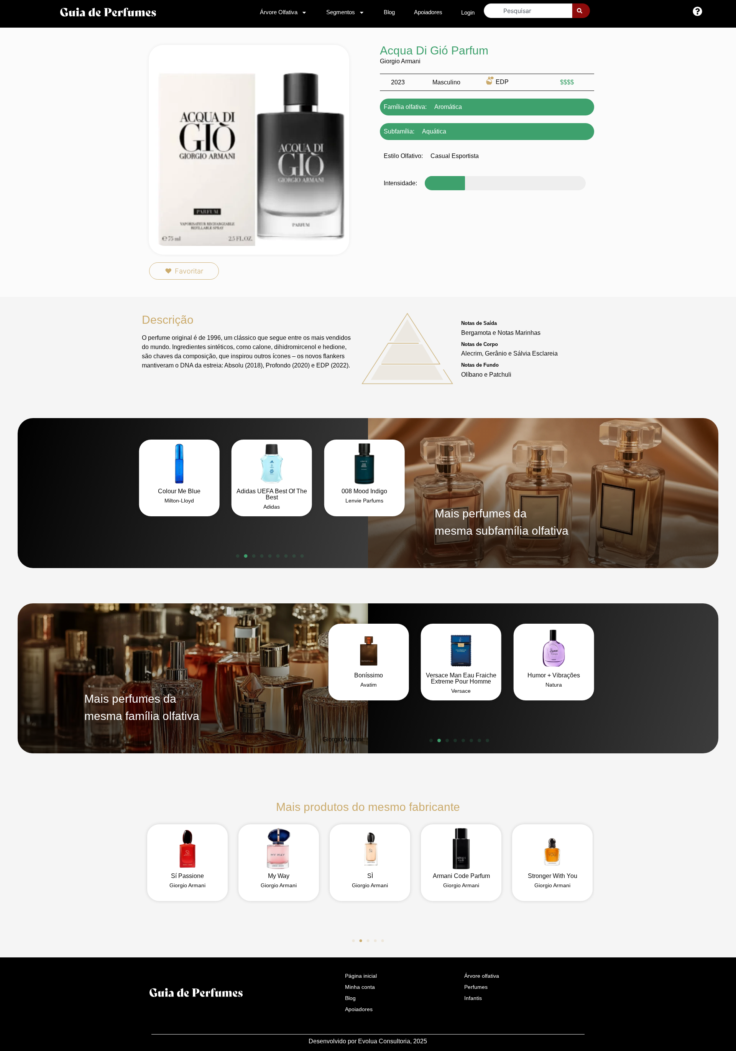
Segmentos (340, 12)
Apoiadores (428, 12)
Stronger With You (552, 876)
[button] (238, 556)
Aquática (434, 131)
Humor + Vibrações (553, 675)
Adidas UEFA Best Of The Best (272, 494)
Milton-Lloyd (179, 500)
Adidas (271, 507)
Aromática (448, 107)
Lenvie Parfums (364, 500)
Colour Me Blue (179, 491)
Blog (389, 12)
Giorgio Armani (400, 61)
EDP (502, 82)
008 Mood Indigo (364, 491)
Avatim (368, 685)
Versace (461, 691)
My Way (278, 876)
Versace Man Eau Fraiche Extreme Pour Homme (461, 678)
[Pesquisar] (581, 10)
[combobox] (528, 10)
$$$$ (567, 82)
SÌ (370, 876)
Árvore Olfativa (278, 12)
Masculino (446, 82)
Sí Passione (187, 876)
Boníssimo (368, 675)
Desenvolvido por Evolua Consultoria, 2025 (368, 1041)
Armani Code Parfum (461, 876)
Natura (553, 685)
